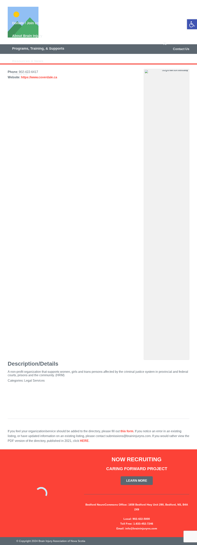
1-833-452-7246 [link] (143, 523)
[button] (41, 23)
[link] (192, 24)
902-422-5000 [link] (141, 518)
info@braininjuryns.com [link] (141, 528)
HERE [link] (84, 440)
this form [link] (126, 431)
